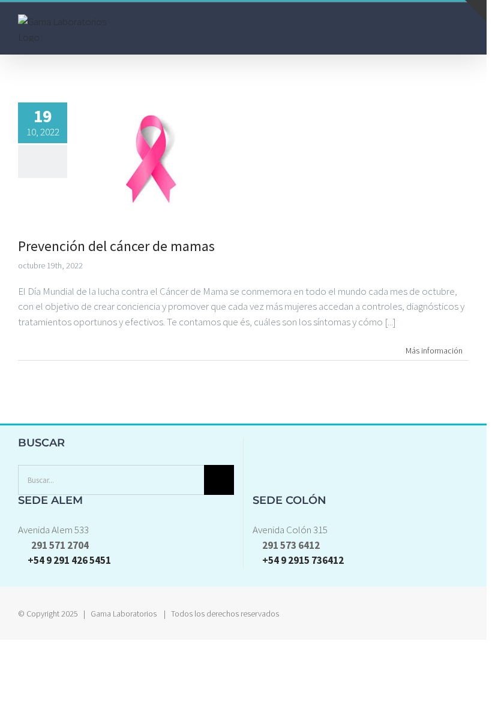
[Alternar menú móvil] (464, 28)
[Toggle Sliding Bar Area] (476, 11)
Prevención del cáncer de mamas (116, 246)
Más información (434, 350)
